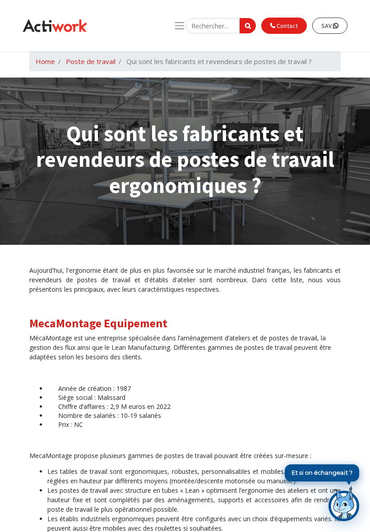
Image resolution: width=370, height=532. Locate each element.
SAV (327, 26)
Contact (286, 26)
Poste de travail (91, 61)
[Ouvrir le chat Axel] (343, 503)
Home (45, 61)
